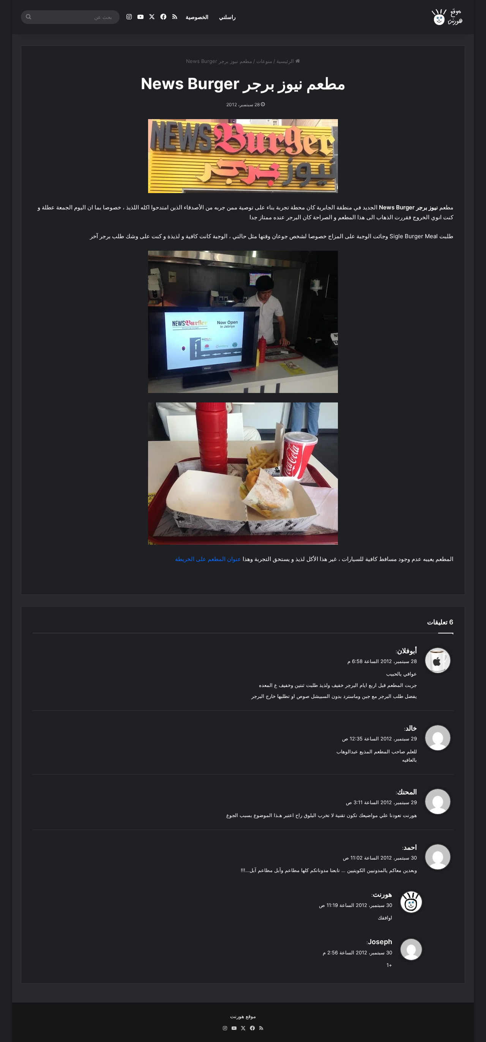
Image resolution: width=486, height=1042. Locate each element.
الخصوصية (197, 17)
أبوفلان (407, 651)
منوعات (264, 61)
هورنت (382, 894)
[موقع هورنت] (447, 17)
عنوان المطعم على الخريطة (207, 559)
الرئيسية (285, 61)
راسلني (227, 17)
